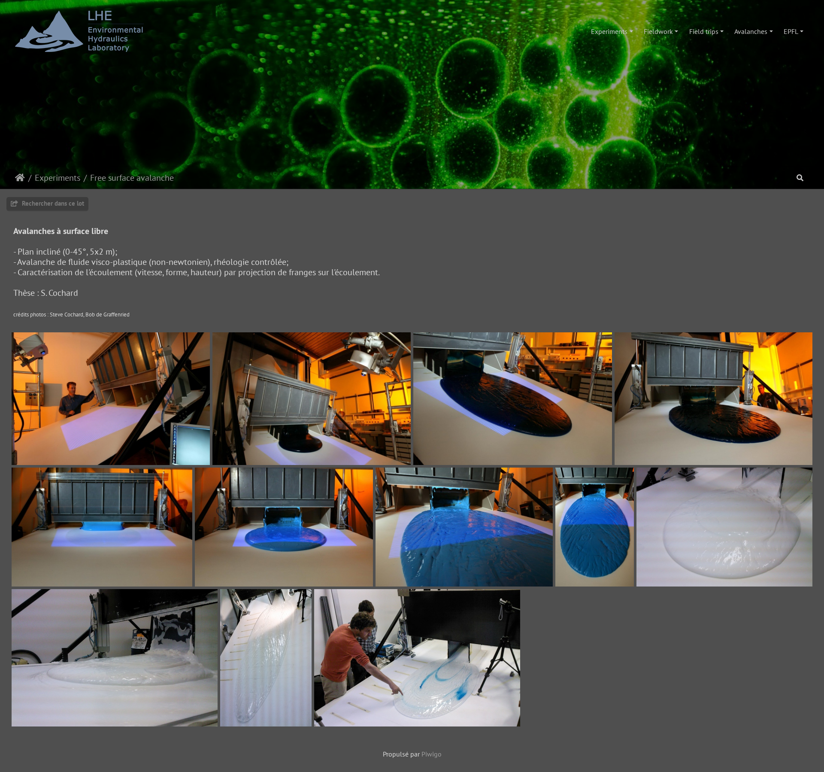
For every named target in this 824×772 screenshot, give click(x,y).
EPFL (791, 31)
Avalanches (750, 31)
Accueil (20, 177)
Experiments (609, 31)
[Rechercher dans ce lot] (800, 177)
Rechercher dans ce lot (52, 203)
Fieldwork (658, 31)
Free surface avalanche (132, 177)
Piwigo (431, 754)
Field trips (703, 31)
